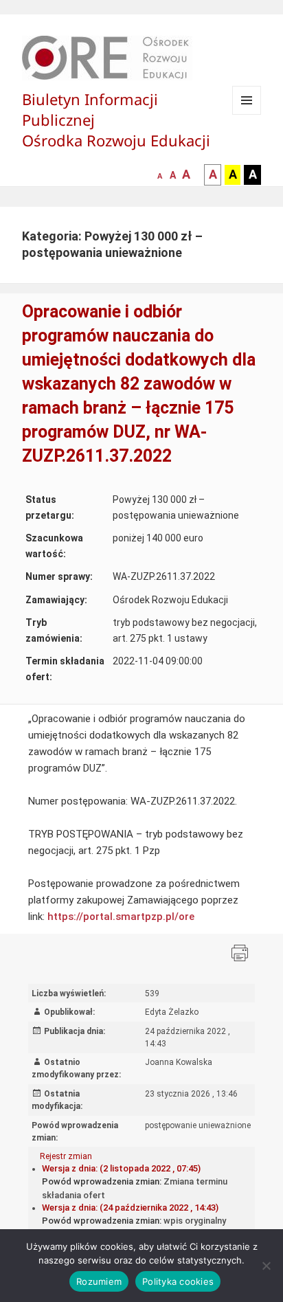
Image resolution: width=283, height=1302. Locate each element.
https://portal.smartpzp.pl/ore (120, 916)
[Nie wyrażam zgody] (266, 1265)
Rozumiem (99, 1281)
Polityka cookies (178, 1281)
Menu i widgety (247, 114)
